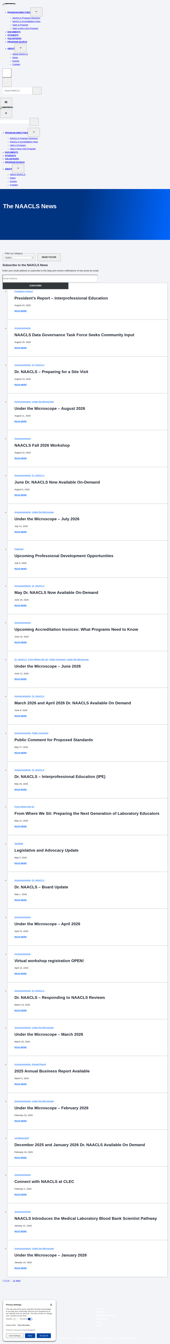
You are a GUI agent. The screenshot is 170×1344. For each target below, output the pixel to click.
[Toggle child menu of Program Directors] (36, 11)
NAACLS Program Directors (26, 18)
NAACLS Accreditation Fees (26, 21)
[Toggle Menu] (6, 102)
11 (14, 1280)
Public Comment (57, 659)
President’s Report (23, 291)
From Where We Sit (38, 659)
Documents (14, 32)
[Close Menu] (6, 113)
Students (13, 35)
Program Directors (18, 12)
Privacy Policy (91, 1338)
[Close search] (6, 82)
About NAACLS (20, 54)
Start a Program (20, 25)
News (15, 57)
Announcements (22, 328)
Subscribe (35, 286)
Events (15, 61)
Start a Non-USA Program (25, 28)
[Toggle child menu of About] (21, 48)
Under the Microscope (43, 402)
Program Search (17, 42)
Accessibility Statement (126, 1338)
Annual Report (39, 1064)
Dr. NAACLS (38, 365)
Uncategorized (21, 1138)
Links (99, 1325)
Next (18, 1280)
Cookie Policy (106, 1338)
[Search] (6, 73)
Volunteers (14, 38)
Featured (18, 549)
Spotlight (18, 843)
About (11, 49)
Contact (16, 64)
